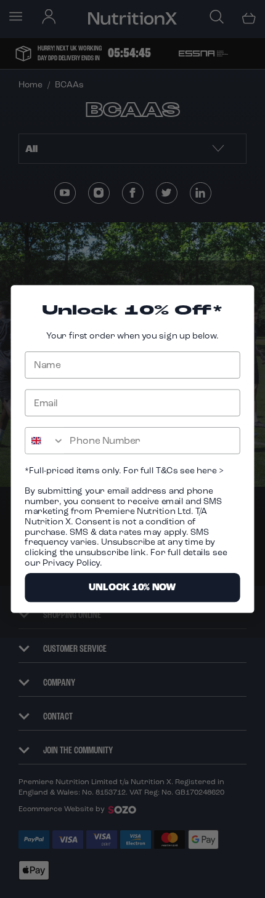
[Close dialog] (240, 298)
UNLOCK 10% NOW (132, 587)
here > (209, 470)
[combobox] (44, 441)
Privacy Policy (71, 562)
